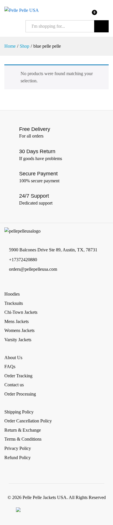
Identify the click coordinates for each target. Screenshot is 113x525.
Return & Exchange (22, 430)
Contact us (14, 384)
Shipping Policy (19, 411)
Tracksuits (13, 303)
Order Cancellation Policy (28, 420)
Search (101, 26)
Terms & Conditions (22, 439)
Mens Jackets (16, 321)
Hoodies (12, 294)
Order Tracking (18, 375)
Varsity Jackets (17, 339)
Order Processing (20, 394)
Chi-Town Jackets (20, 312)
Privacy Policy (17, 448)
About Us (13, 357)
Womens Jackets (19, 330)
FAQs (9, 366)
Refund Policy (17, 457)
